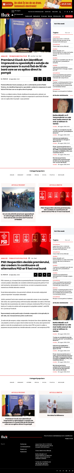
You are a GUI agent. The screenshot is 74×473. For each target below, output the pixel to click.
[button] (60, 12)
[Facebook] (65, 12)
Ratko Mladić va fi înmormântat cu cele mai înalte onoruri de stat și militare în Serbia (63, 53)
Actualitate (56, 37)
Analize (4, 56)
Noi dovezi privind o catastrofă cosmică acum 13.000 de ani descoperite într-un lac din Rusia (61, 160)
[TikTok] (63, 471)
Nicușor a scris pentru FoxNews (62, 91)
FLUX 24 (5, 79)
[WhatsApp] (49, 79)
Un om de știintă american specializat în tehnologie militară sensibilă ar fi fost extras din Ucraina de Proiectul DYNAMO (18, 216)
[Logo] (5, 14)
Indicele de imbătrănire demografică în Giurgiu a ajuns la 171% (62, 68)
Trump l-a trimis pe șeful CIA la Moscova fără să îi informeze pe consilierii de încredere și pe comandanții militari (63, 84)
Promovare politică (18, 56)
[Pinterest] (44, 79)
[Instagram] (67, 12)
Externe (55, 80)
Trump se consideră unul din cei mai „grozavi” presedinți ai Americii (63, 61)
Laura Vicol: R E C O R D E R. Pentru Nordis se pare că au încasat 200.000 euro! (61, 40)
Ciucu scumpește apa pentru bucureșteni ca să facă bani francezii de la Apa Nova (62, 76)
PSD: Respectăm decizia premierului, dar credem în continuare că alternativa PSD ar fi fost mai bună (56, 210)
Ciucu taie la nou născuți (60, 46)
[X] (69, 12)
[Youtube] (72, 12)
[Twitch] (66, 471)
